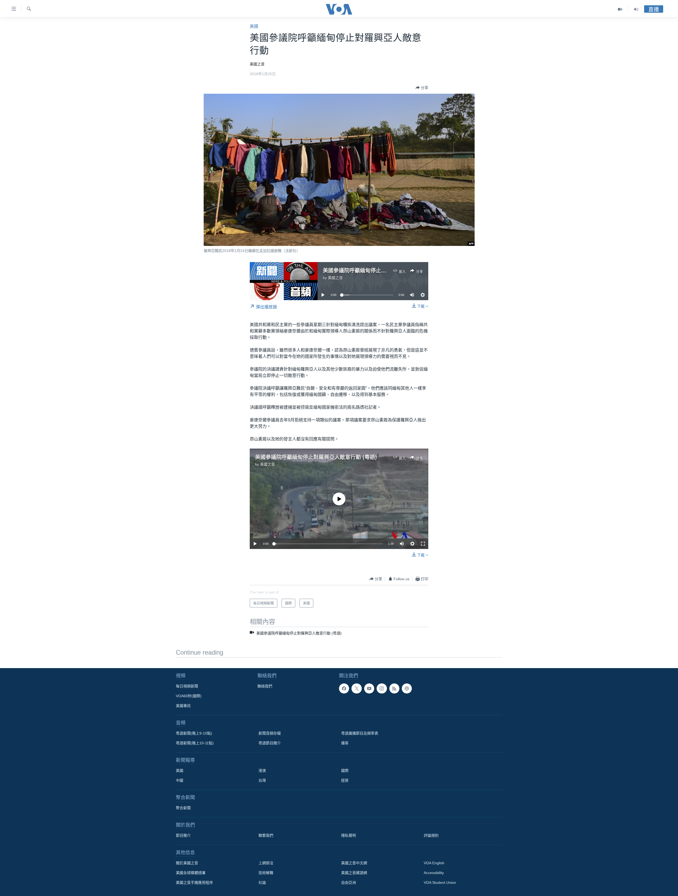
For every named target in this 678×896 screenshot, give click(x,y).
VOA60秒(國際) (189, 696)
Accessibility (434, 873)
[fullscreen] (423, 543)
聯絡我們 (264, 686)
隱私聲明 (348, 835)
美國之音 (335, 278)
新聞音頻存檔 (269, 733)
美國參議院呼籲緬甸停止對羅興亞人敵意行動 (376, 270)
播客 (345, 743)
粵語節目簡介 (269, 743)
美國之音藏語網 (354, 873)
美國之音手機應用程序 (194, 882)
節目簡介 (183, 835)
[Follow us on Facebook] (344, 688)
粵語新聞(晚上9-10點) (194, 733)
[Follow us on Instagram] (382, 688)
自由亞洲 (348, 882)
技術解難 (265, 873)
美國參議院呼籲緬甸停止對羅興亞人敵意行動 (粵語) (316, 457)
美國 (254, 26)
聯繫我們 (265, 835)
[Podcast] (407, 688)
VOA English (434, 863)
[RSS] (394, 688)
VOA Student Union (440, 882)
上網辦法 (265, 863)
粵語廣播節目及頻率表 (359, 733)
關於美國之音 (187, 863)
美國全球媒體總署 (191, 873)
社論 (262, 882)
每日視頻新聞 (187, 686)
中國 (179, 780)
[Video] (620, 9)
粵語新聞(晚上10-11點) (195, 743)
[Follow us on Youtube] (369, 688)
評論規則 (431, 835)
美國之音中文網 (354, 863)
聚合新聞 (183, 808)
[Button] (422, 87)
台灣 (262, 780)
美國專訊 (183, 706)
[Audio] (636, 9)
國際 (345, 770)
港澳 (262, 770)
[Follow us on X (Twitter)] (356, 688)
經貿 (345, 780)
